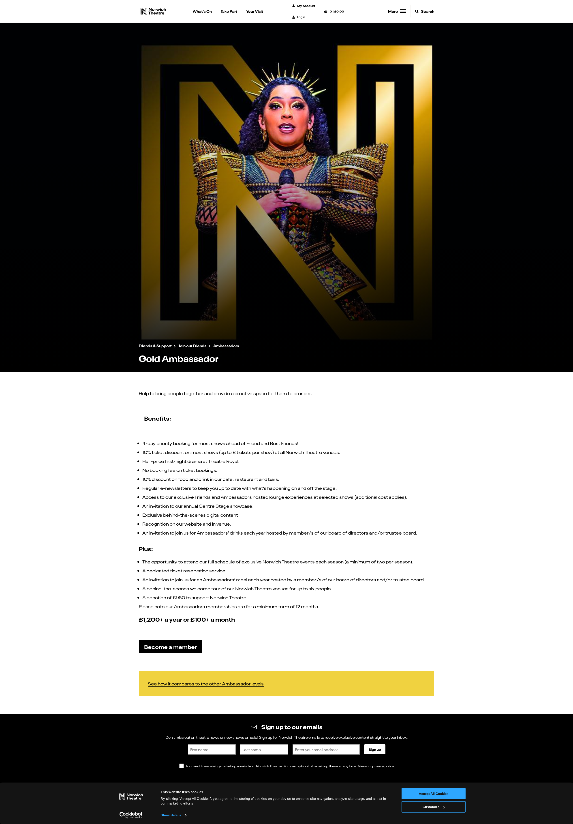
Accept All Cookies (433, 794)
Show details (171, 815)
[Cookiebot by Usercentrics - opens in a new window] (131, 815)
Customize (431, 807)
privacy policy (383, 766)
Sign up (375, 749)
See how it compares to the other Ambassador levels (206, 683)
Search (427, 11)
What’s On (202, 11)
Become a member (170, 646)
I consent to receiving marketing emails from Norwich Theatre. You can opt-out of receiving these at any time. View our (290, 766)
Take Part (229, 11)
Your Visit (254, 11)
